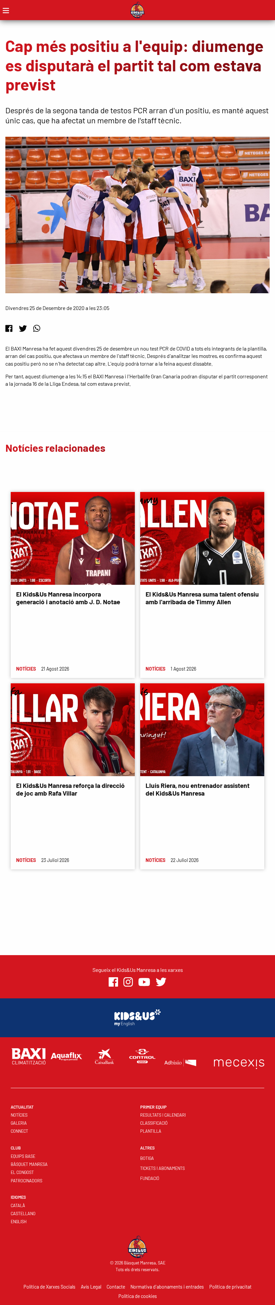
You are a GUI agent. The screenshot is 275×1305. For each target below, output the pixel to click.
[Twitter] (23, 328)
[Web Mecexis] (239, 1062)
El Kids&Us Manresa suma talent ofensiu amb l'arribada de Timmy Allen (202, 598)
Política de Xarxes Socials (49, 1287)
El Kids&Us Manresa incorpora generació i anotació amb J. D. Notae (68, 598)
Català (18, 1205)
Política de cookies (137, 1296)
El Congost (22, 1172)
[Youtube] (144, 982)
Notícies (19, 1115)
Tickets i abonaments (162, 1168)
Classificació (154, 1123)
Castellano (23, 1213)
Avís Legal (91, 1287)
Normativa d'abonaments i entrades (167, 1287)
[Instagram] (128, 982)
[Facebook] (8, 328)
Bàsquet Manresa (29, 1164)
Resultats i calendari (163, 1115)
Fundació (149, 1178)
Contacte (116, 1287)
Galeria (19, 1123)
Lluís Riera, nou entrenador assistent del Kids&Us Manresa (198, 789)
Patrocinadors (26, 1180)
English (18, 1221)
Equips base (23, 1156)
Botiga (147, 1158)
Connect (19, 1131)
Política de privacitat (230, 1287)
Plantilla (150, 1131)
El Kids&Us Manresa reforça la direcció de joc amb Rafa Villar (70, 789)
